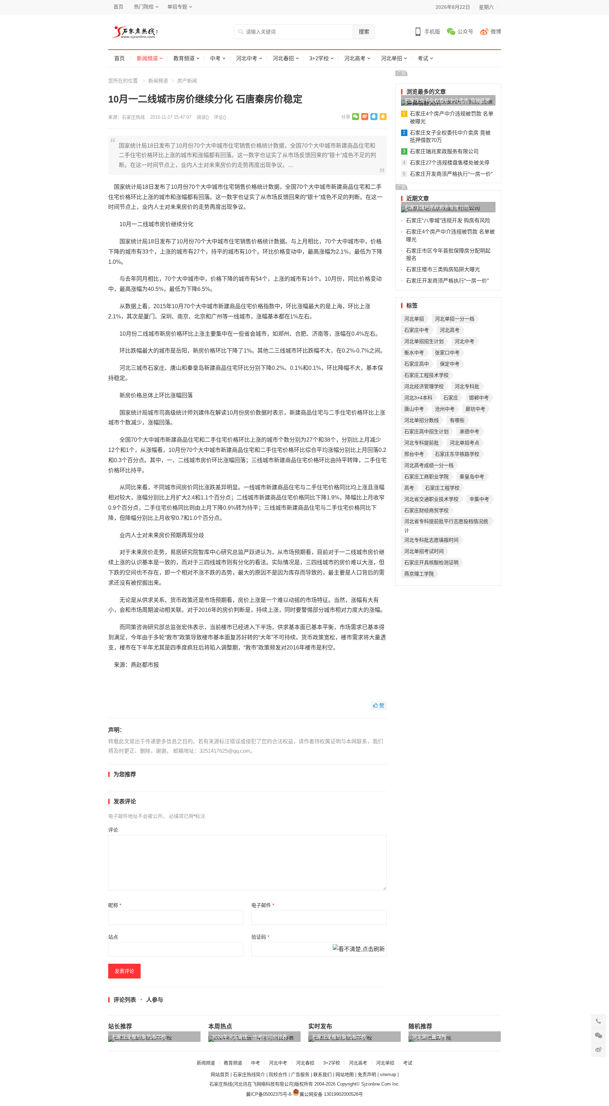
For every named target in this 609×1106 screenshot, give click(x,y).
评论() (220, 117)
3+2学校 (319, 58)
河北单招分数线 (421, 420)
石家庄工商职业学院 (426, 476)
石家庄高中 (416, 364)
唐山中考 (414, 409)
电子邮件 (262, 905)
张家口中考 (447, 352)
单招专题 (177, 7)
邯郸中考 (479, 397)
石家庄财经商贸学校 (426, 510)
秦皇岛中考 (472, 476)
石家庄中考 (416, 330)
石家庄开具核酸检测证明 (431, 562)
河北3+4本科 (418, 397)
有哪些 (457, 420)
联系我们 (322, 1074)
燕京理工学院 (419, 574)
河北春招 (283, 58)
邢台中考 (414, 454)
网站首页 (220, 1074)
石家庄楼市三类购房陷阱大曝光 (443, 269)
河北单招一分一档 (454, 319)
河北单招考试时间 (424, 551)
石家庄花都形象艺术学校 (139, 1036)
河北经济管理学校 (424, 386)
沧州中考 (445, 409)
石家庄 (450, 397)
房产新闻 (187, 80)
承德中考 (469, 431)
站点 (113, 937)
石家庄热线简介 (249, 1074)
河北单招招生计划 (424, 341)
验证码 (260, 937)
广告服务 (300, 1074)
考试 (423, 58)
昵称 (114, 905)
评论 (113, 830)
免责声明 (367, 1074)
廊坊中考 (475, 409)
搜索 (364, 32)
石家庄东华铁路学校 (457, 454)
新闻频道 (147, 58)
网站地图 (345, 1074)
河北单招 (391, 58)
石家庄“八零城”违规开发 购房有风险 (448, 220)
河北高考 (354, 58)
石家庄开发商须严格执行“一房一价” (451, 174)
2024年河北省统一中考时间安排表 (249, 1036)
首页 (118, 7)
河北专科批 (467, 386)
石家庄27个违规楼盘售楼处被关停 (450, 163)
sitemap (388, 1074)
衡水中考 (414, 352)
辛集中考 (479, 499)
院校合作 (278, 1074)
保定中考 (450, 364)
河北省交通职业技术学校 (431, 499)
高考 (409, 488)
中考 (215, 58)
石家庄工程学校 (442, 488)
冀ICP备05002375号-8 (268, 1094)
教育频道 (184, 58)
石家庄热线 (133, 117)
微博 (496, 32)
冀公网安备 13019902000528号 (331, 1094)
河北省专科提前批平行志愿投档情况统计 (446, 522)
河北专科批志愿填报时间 (431, 540)
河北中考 (246, 58)
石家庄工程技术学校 (426, 375)
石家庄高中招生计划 (426, 431)
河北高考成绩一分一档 (429, 465)
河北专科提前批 (421, 443)
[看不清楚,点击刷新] (359, 949)
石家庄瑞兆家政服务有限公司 (444, 151)
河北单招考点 (464, 443)
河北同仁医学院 (429, 1036)
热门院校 (144, 7)
